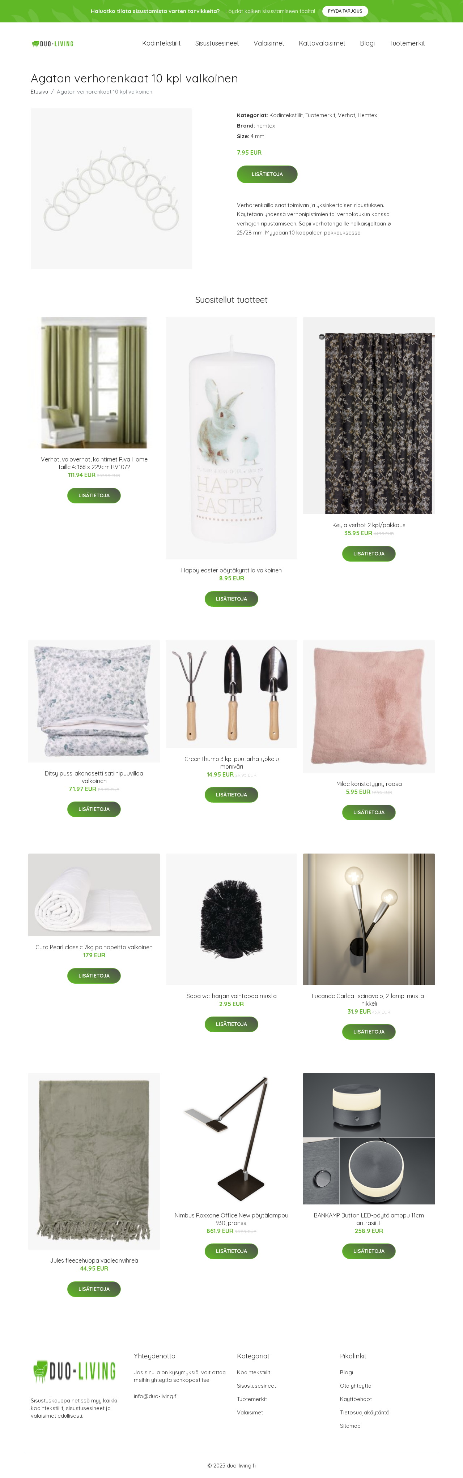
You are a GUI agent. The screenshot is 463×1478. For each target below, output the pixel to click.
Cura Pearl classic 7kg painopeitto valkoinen (94, 947)
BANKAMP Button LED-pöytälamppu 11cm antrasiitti (369, 1219)
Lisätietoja (267, 174)
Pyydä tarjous (345, 11)
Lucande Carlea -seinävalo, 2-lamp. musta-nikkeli (369, 999)
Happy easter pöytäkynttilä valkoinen (231, 570)
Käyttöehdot (356, 1399)
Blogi (367, 43)
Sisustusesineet (217, 43)
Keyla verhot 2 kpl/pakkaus (368, 525)
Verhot (346, 115)
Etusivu (39, 91)
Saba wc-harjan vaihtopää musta (232, 996)
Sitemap (350, 1425)
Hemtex (367, 115)
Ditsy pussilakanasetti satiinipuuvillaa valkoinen (94, 777)
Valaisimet (269, 43)
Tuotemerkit (407, 43)
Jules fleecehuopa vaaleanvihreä (94, 1260)
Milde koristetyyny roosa (369, 783)
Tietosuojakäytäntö (365, 1412)
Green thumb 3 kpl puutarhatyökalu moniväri (231, 762)
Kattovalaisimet (322, 43)
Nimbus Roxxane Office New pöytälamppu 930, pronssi (231, 1219)
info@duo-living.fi (156, 1396)
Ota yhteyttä (355, 1385)
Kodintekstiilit (161, 43)
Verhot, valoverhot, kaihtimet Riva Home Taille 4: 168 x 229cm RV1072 (94, 463)
